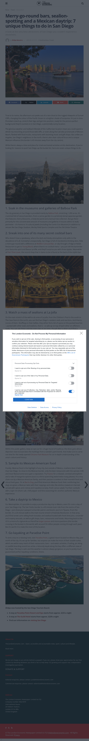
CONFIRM (29, 399)
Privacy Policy (57, 407)
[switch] (71, 368)
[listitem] (44, 363)
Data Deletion (32, 407)
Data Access (44, 407)
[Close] (82, 334)
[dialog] (44, 370)
